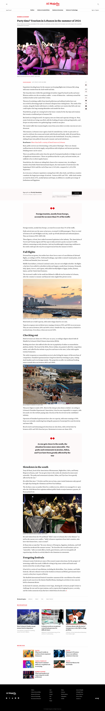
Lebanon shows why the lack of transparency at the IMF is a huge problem (76, 628)
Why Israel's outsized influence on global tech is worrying (42, 664)
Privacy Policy (79, 696)
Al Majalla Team (79, 692)
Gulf (50, 690)
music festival (49, 599)
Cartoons (63, 692)
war (42, 599)
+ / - (86, 82)
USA (50, 696)
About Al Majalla (79, 690)
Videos (62, 690)
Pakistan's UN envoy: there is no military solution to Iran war (72, 654)
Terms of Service (79, 694)
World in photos (64, 694)
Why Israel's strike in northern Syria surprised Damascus (42, 654)
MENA (50, 692)
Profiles (62, 698)
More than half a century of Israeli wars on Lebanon (48, 142)
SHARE (86, 95)
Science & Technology (72, 10)
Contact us (78, 698)
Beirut (36, 599)
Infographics (63, 696)
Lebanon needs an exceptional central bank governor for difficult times (51, 628)
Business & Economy (57, 10)
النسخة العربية (8, 10)
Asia (50, 698)
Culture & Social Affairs (43, 10)
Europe (51, 694)
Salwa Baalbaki (27, 82)
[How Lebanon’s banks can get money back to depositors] (28, 617)
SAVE (86, 89)
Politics (32, 10)
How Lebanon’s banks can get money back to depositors (26, 627)
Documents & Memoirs (36, 698)
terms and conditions (62, 196)
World (50, 700)
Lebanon (30, 599)
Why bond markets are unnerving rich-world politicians (42, 675)
